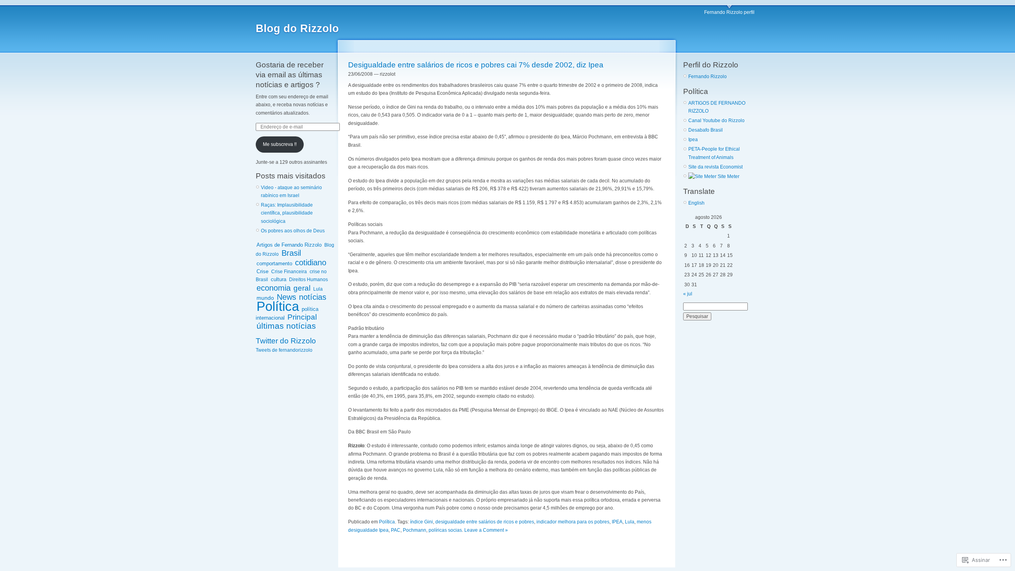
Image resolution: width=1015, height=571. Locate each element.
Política (278, 306)
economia (274, 288)
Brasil (291, 253)
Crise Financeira (289, 271)
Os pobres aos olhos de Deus (293, 231)
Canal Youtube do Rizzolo (716, 120)
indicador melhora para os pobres (572, 522)
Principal (302, 317)
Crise (262, 271)
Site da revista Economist (715, 167)
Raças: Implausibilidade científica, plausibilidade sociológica (287, 213)
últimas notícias (286, 325)
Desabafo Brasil (705, 130)
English (696, 203)
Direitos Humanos (308, 279)
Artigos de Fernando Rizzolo (289, 245)
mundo (265, 298)
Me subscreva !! (280, 144)
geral (301, 288)
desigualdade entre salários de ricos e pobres (484, 522)
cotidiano (310, 262)
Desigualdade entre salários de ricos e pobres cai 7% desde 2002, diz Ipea (475, 65)
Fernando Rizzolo (707, 76)
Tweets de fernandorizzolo (284, 350)
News (286, 297)
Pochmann (414, 530)
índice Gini (421, 522)
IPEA (617, 522)
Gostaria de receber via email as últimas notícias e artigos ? (290, 75)
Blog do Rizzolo (297, 28)
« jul (687, 294)
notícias (312, 297)
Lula (318, 289)
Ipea (693, 139)
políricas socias (445, 530)
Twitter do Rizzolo (286, 341)
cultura (278, 279)
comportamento (274, 263)
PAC (395, 530)
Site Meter (727, 176)
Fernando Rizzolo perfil (729, 12)
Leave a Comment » (486, 530)
